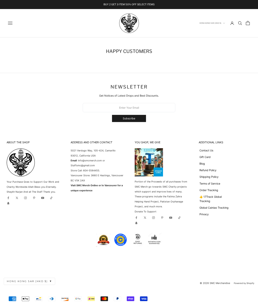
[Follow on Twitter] (17, 198)
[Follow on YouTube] (42, 198)
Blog (202, 163)
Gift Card (205, 157)
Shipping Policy (209, 176)
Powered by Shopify (244, 283)
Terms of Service (209, 183)
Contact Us (206, 150)
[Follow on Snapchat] (8, 203)
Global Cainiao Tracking (214, 207)
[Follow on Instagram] (25, 198)
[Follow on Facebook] (8, 198)
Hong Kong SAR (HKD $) (29, 281)
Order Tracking (208, 190)
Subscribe (129, 118)
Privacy (204, 214)
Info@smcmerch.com (90, 160)
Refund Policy (207, 170)
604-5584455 (90, 170)
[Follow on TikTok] (51, 198)
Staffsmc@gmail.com (83, 165)
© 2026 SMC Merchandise (215, 283)
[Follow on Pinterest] (34, 198)
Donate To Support (145, 211)
